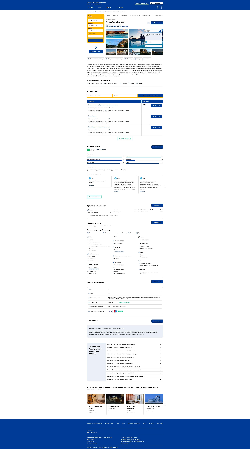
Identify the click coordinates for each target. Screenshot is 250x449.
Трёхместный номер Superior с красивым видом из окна (102, 105)
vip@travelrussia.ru (93, 432)
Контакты (151, 423)
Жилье (91, 7)
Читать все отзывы (101, 149)
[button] (161, 36)
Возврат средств (109, 423)
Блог (100, 7)
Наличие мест (115, 15)
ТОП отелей (120, 7)
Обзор (108, 15)
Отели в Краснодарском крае (98, 11)
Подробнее (91, 185)
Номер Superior (92, 116)
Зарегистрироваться (141, 3)
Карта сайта (160, 423)
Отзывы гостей (124, 15)
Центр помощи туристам (134, 423)
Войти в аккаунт (157, 3)
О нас (123, 423)
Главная (89, 11)
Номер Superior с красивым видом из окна (99, 127)
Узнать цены (156, 105)
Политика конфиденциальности (94, 423)
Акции (109, 7)
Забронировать (157, 23)
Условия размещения (157, 15)
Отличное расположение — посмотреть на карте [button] (117, 26)
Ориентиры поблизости (135, 15)
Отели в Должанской (109, 11)
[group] (96, 404)
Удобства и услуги (146, 15)
